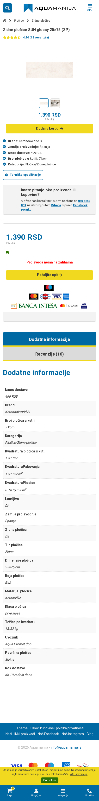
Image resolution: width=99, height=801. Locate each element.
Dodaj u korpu (47, 128)
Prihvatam (49, 780)
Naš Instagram (73, 734)
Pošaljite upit (47, 275)
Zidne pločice (41, 20)
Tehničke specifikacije (25, 174)
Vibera (56, 205)
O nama (22, 728)
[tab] (49, 339)
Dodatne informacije (49, 339)
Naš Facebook (48, 734)
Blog (90, 734)
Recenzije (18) (49, 354)
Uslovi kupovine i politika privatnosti (57, 728)
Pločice (19, 20)
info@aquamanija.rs (66, 747)
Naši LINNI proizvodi (20, 734)
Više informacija (78, 774)
